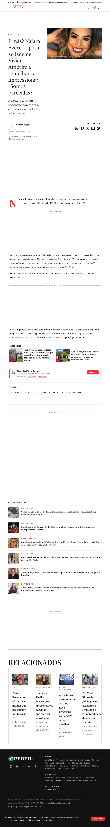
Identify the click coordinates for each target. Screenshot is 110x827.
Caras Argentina (63, 778)
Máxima (74, 766)
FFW (68, 763)
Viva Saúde (69, 769)
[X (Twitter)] (23, 766)
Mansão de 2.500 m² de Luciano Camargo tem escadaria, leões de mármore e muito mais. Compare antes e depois (63, 2)
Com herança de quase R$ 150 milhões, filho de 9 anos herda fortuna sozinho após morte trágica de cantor (60, 513)
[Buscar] (89, 8)
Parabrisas (60, 781)
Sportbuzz (50, 769)
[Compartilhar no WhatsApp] (77, 128)
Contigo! (60, 763)
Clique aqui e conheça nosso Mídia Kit (24, 807)
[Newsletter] (94, 8)
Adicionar (93, 372)
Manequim (63, 766)
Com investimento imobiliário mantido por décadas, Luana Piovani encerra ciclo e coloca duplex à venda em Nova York (60, 543)
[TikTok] (35, 766)
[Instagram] (10, 766)
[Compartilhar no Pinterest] (98, 128)
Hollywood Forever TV (82, 763)
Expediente (50, 789)
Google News (31, 376)
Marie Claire (88, 778)
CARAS (95, 760)
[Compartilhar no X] (87, 128)
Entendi (98, 819)
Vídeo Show (50, 393)
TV (18, 34)
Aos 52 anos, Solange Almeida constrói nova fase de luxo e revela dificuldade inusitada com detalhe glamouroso (57, 589)
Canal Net (49, 778)
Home (11, 34)
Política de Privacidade (44, 820)
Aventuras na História (66, 760)
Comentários (18, 139)
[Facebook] (16, 766)
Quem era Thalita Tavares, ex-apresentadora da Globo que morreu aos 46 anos (44, 705)
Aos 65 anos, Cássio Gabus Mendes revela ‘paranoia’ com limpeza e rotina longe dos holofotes (60, 574)
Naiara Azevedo (21, 393)
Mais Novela (51, 766)
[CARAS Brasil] (18, 8)
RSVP (59, 769)
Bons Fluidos (84, 760)
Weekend (87, 781)
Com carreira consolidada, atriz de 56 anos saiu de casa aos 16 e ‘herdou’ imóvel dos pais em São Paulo (60, 558)
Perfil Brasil (85, 766)
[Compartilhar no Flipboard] (93, 128)
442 (95, 781)
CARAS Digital (23, 124)
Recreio (95, 766)
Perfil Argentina (73, 781)
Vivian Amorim (71, 393)
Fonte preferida (43, 376)
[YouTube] (29, 766)
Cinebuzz (49, 763)
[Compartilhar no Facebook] (82, 128)
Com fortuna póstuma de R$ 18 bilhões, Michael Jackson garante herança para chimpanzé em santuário (58, 528)
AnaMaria (49, 760)
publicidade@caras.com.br (59, 803)
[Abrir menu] (10, 8)
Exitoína (77, 778)
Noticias (49, 781)
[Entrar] (99, 8)
